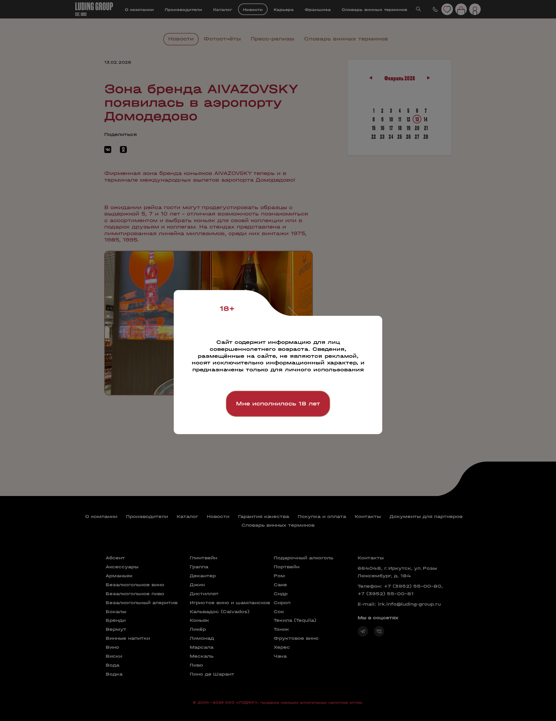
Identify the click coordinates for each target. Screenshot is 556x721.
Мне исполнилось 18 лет (278, 403)
